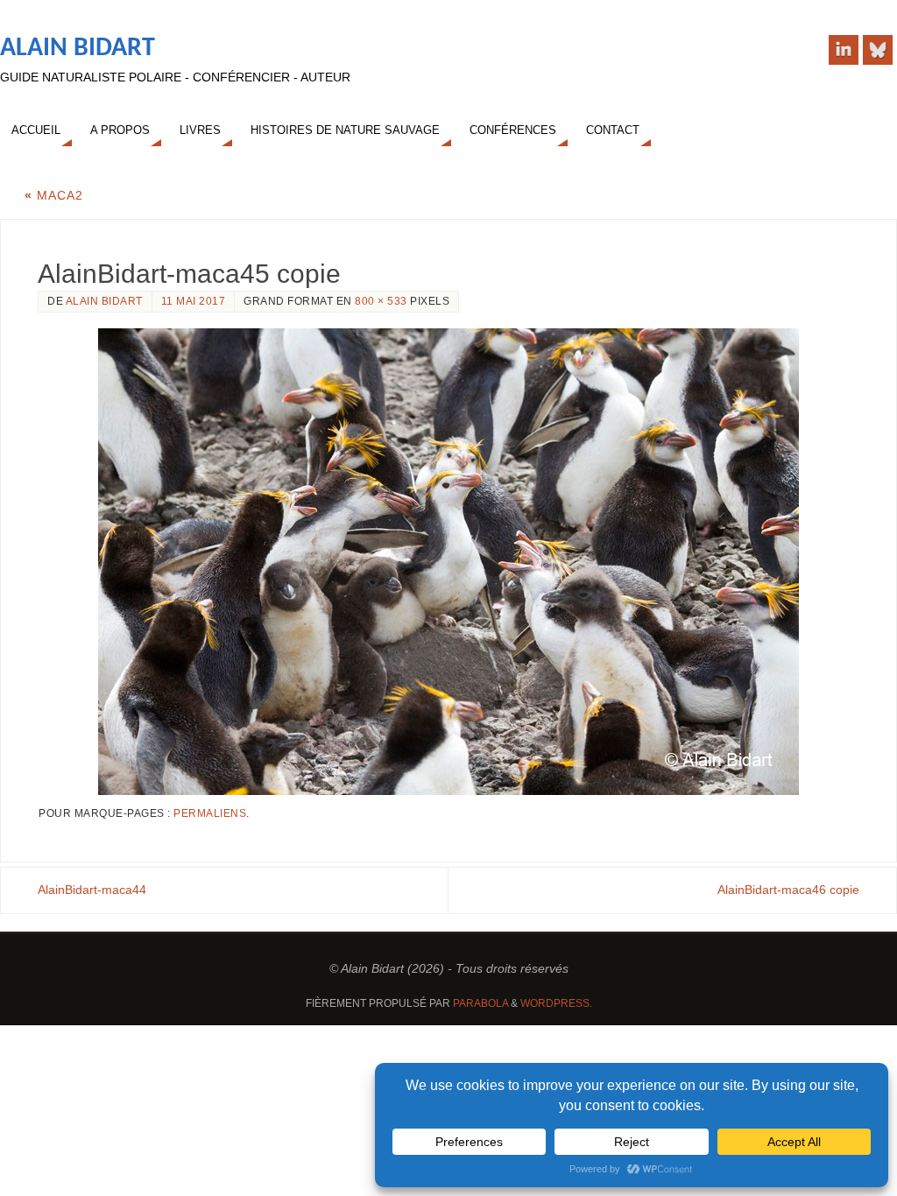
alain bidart (104, 301)
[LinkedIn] (843, 50)
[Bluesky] (878, 50)
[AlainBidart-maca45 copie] (448, 561)
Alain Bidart (77, 48)
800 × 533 (381, 301)
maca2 (54, 195)
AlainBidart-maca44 (92, 890)
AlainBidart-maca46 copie (788, 890)
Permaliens (209, 813)
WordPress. (556, 1003)
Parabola (480, 1003)
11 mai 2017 (193, 301)
